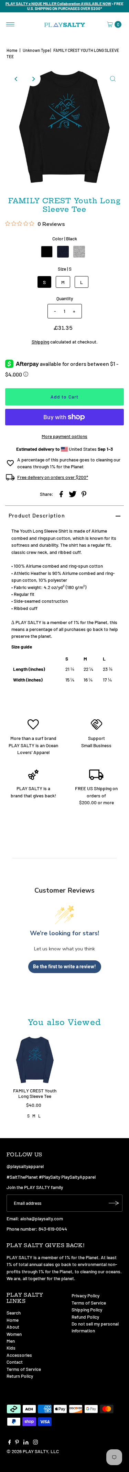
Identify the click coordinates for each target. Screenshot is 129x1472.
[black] (47, 252)
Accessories (19, 1355)
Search (14, 1313)
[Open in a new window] (61, 493)
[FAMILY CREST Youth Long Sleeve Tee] (35, 1059)
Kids (11, 1348)
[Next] (33, 78)
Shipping (40, 342)
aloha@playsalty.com (41, 1218)
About (13, 1327)
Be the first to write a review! (64, 966)
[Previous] (16, 78)
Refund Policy (85, 1317)
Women (14, 1334)
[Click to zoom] (112, 78)
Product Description (37, 515)
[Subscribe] (113, 1203)
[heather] (79, 252)
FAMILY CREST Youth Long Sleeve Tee (34, 1093)
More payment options (64, 436)
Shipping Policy (87, 1309)
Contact (15, 1362)
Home (12, 50)
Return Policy (20, 1376)
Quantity (64, 298)
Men (11, 1341)
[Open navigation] (10, 24)
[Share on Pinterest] (84, 493)
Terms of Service (24, 1369)
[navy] (63, 252)
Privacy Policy (85, 1295)
